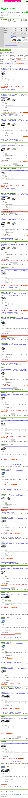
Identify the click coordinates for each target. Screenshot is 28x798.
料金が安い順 (12, 63)
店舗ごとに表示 (15, 50)
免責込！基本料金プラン (5, 459)
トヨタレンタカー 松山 (5, 89)
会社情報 (3, 794)
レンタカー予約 (3, 17)
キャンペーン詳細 (4, 87)
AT (10, 59)
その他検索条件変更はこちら (11, 45)
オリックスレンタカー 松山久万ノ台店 (8, 464)
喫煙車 (26, 55)
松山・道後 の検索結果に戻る (10, 52)
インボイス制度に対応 (14, 61)
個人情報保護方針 (9, 794)
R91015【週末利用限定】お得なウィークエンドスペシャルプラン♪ (14, 211)
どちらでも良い (19, 59)
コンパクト (19, 38)
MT (13, 59)
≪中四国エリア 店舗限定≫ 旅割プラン (9, 758)
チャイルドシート (13, 56)
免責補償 (12, 55)
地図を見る (13, 89)
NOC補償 (17, 55)
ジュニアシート (22, 56)
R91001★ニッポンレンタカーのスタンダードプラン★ (11, 112)
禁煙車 (22, 55)
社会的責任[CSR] (18, 794)
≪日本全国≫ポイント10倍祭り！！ (8, 533)
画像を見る (14, 36)
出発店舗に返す (15, 32)
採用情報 (24, 794)
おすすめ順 (7, 63)
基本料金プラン (4, 558)
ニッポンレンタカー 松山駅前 (7, 114)
